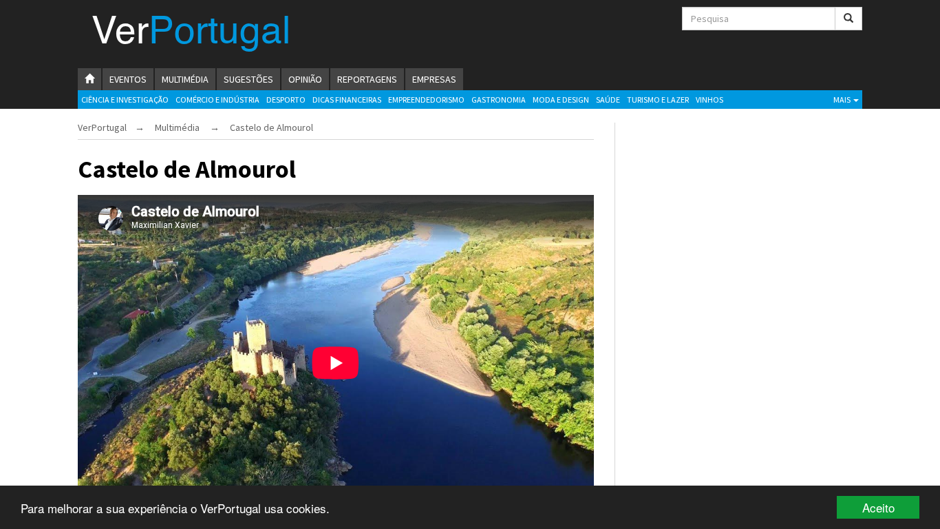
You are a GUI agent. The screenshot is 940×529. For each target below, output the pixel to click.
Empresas (434, 79)
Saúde (608, 99)
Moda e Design (561, 99)
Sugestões (248, 79)
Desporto (286, 99)
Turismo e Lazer (658, 99)
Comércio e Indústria (217, 99)
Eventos (128, 79)
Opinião (305, 79)
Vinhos (709, 99)
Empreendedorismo (426, 99)
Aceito (878, 507)
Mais (842, 99)
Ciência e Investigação (125, 99)
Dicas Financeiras (346, 99)
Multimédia (185, 79)
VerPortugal (102, 127)
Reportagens (367, 79)
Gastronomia (498, 99)
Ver (191, 33)
